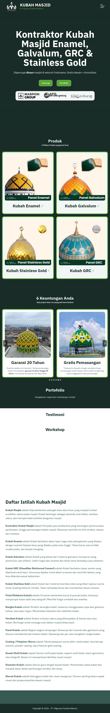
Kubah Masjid (35, 4)
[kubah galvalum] (82, 183)
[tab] (49, 380)
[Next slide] (105, 343)
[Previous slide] (5, 343)
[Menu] (102, 6)
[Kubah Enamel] (28, 183)
